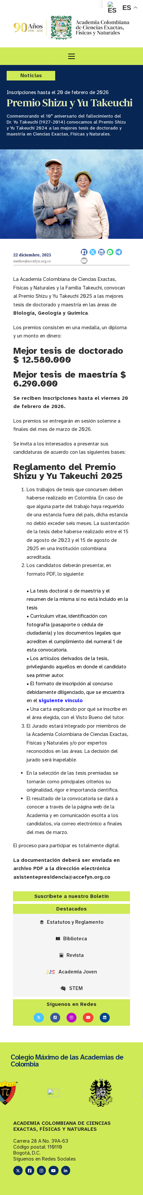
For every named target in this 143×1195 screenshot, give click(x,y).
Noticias (31, 75)
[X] (92, 252)
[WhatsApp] (110, 252)
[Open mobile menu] (71, 56)
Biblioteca (75, 938)
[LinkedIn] (101, 252)
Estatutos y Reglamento (75, 922)
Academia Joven (78, 971)
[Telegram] (118, 252)
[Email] (84, 260)
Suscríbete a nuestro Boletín (71, 896)
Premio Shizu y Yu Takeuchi (69, 102)
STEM (76, 988)
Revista (75, 955)
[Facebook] (84, 252)
